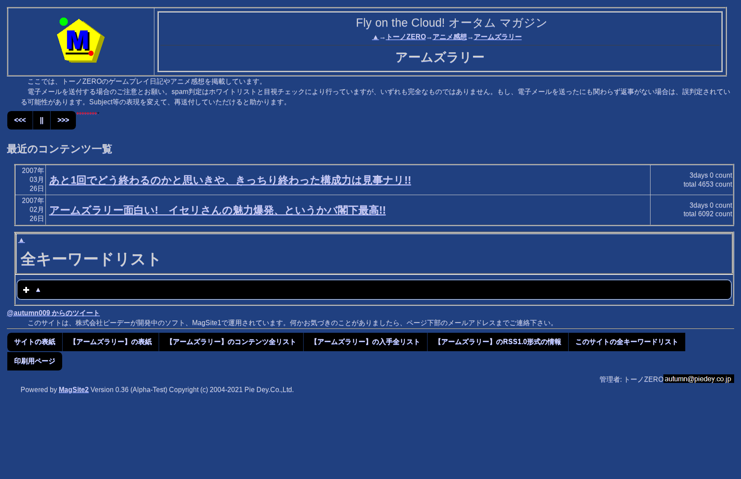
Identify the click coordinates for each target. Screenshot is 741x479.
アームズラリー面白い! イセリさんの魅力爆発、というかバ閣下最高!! (217, 210)
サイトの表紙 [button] (34, 341)
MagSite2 (74, 389)
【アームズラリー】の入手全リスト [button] (365, 341)
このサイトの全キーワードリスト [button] (626, 341)
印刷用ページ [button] (34, 361)
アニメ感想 (450, 36)
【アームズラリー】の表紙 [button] (110, 341)
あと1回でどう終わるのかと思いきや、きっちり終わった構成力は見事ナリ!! (230, 180)
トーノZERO (406, 36)
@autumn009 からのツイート (53, 312)
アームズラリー (498, 36)
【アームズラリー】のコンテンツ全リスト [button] (231, 341)
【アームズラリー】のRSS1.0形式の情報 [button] (497, 341)
